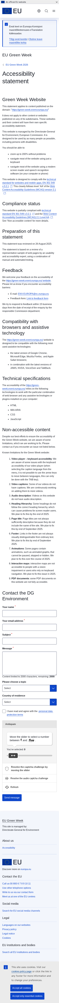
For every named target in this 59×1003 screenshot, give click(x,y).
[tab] (29, 768)
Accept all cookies (21, 988)
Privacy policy (9, 929)
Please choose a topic (14, 682)
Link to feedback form (37, 298)
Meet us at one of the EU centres (18, 896)
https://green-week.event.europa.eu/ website (28, 280)
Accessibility (8, 848)
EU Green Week (12, 820)
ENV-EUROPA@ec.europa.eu (33, 294)
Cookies (6, 938)
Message (7, 648)
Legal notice (8, 933)
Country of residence (13, 695)
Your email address (12, 621)
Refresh (14, 787)
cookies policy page (21, 971)
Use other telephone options (16, 888)
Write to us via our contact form (17, 892)
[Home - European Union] (18, 11)
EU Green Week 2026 (17, 65)
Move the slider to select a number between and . (29, 738)
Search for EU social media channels (21, 911)
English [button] (39, 10)
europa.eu (26, 869)
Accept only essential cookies (27, 996)
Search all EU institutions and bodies (21, 952)
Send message (12, 797)
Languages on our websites (16, 925)
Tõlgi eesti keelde (18, 39)
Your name (8, 607)
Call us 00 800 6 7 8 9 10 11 (16, 883)
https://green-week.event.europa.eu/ (30, 110)
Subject (6, 634)
